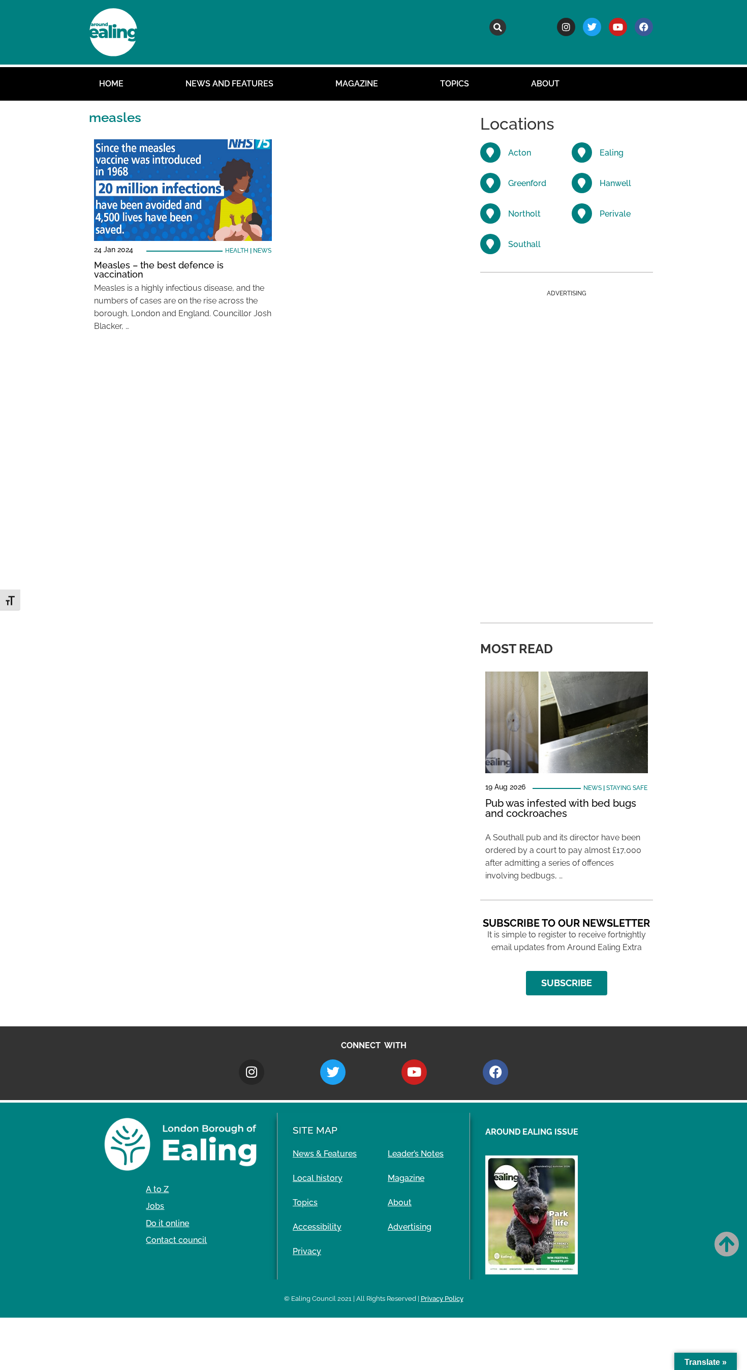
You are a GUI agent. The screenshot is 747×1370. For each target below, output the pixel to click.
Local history (318, 1178)
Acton (519, 153)
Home (111, 83)
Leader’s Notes (416, 1154)
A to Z (157, 1189)
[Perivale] (582, 213)
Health (236, 250)
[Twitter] (592, 27)
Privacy (307, 1251)
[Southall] (490, 244)
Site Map (315, 1130)
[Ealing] (582, 152)
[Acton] (490, 152)
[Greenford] (490, 183)
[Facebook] (644, 27)
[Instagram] (566, 27)
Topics (454, 83)
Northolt (524, 214)
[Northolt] (490, 213)
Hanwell (615, 183)
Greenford (527, 183)
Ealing (612, 153)
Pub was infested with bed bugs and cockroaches (560, 808)
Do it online (167, 1223)
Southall (524, 244)
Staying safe (626, 787)
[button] (497, 27)
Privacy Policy (442, 1298)
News (262, 250)
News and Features (229, 83)
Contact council (176, 1240)
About (545, 83)
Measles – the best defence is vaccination (159, 270)
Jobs (155, 1206)
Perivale (615, 214)
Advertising (409, 1227)
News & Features (325, 1154)
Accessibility (317, 1227)
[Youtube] (618, 27)
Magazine (356, 83)
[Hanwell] (582, 183)
